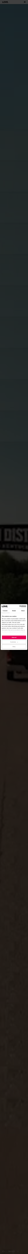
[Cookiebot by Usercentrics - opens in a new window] (19, 606)
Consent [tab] (5, 610)
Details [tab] (14, 610)
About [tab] (23, 610)
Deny (14, 646)
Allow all (14, 637)
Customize (13, 642)
